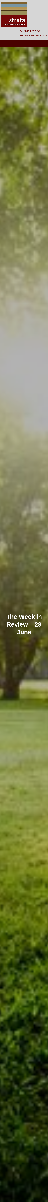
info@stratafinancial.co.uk (35, 35)
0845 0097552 (32, 31)
